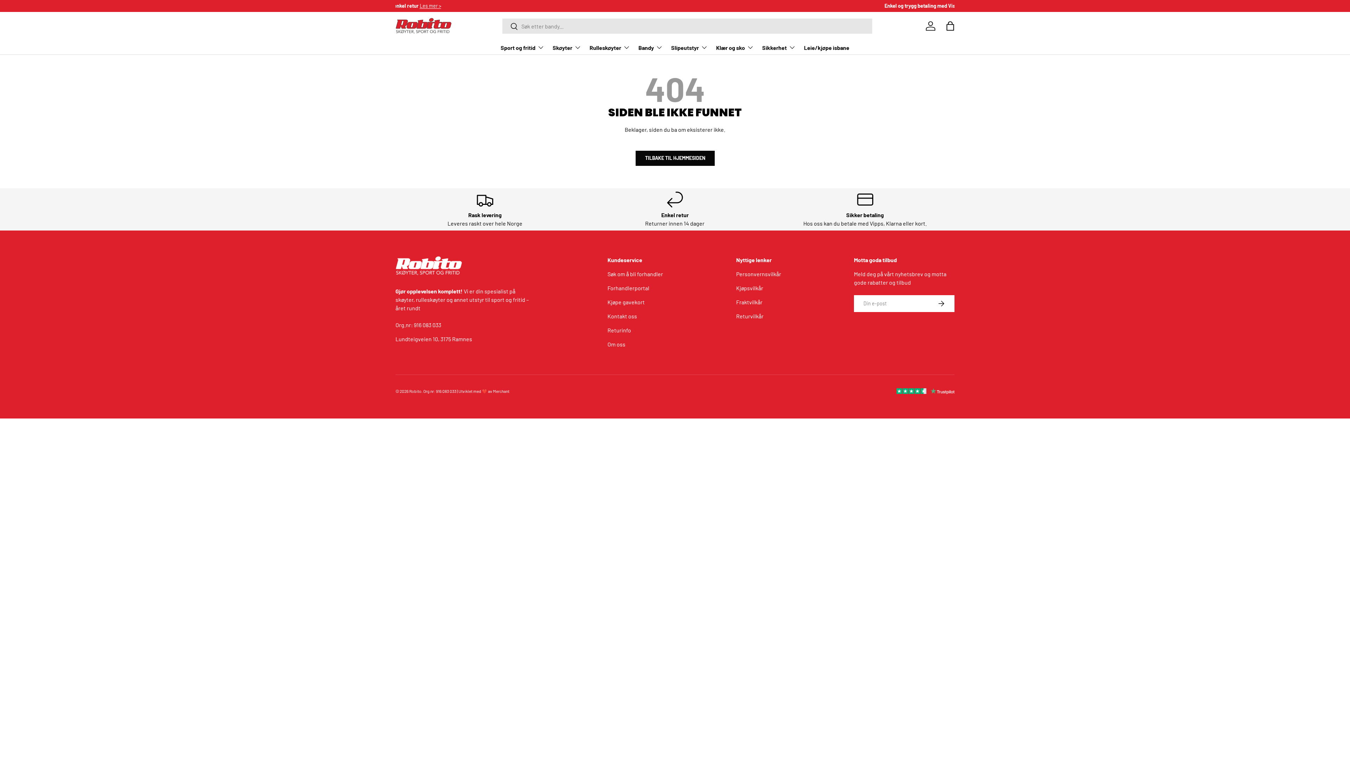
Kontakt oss (622, 316)
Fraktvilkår (749, 302)
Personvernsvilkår (758, 274)
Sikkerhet (774, 47)
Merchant (501, 391)
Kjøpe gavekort (626, 302)
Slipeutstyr (685, 47)
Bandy (646, 47)
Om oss (616, 344)
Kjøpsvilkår (749, 288)
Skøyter (562, 47)
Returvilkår (750, 316)
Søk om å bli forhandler (635, 274)
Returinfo (619, 330)
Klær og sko (730, 47)
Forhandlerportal (628, 288)
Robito (415, 391)
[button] (950, 26)
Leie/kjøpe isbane (826, 47)
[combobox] (687, 26)
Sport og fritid (518, 47)
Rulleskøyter (605, 47)
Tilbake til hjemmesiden (675, 158)
